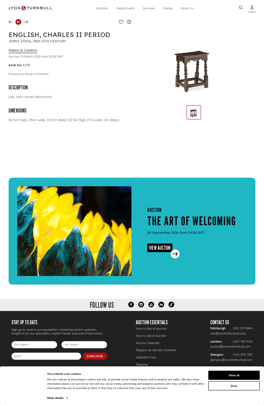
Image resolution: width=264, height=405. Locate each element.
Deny (234, 385)
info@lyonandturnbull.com (228, 333)
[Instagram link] (141, 305)
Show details (55, 397)
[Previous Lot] (11, 21)
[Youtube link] (151, 305)
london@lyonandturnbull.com (230, 346)
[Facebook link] (131, 305)
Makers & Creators (23, 50)
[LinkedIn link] (161, 305)
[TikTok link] (171, 305)
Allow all (234, 375)
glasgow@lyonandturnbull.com (231, 360)
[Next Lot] (26, 21)
